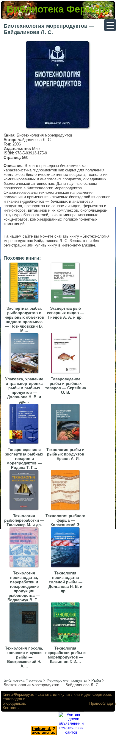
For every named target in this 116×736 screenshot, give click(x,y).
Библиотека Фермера (58, 9)
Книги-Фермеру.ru (18, 694)
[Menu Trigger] (110, 25)
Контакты (11, 708)
